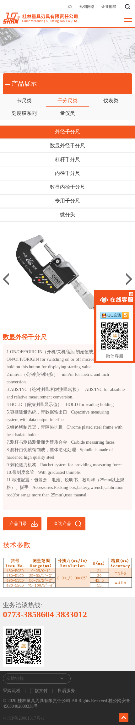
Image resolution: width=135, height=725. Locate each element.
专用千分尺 (67, 200)
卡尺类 (24, 100)
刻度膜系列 (24, 113)
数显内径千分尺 (67, 187)
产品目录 (18, 523)
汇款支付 (39, 690)
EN (70, 6)
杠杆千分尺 (67, 159)
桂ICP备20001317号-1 (23, 718)
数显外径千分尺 (67, 145)
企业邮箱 (108, 6)
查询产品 (62, 523)
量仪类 (67, 113)
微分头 (67, 214)
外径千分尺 (67, 131)
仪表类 (110, 100)
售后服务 (65, 690)
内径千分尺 (67, 173)
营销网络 (86, 6)
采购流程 (12, 690)
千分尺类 (67, 100)
